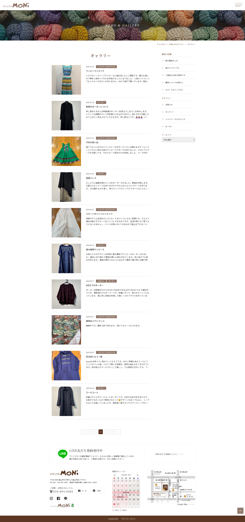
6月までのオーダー (94, 285)
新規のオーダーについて (97, 106)
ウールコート (92, 392)
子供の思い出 (92, 142)
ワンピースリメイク (95, 70)
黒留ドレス (91, 177)
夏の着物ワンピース (95, 249)
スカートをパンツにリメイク (99, 213)
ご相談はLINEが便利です (175, 75)
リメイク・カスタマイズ (106, 66)
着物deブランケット (95, 320)
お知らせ (101, 281)
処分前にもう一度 (94, 356)
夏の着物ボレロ (171, 60)
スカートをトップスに (174, 89)
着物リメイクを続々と (174, 82)
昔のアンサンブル (172, 68)
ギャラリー (169, 112)
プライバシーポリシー (129, 519)
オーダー (101, 102)
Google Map (182, 504)
